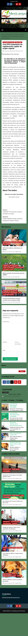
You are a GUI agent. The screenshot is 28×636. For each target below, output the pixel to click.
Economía (19, 425)
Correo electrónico (18, 343)
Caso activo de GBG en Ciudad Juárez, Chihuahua (16, 438)
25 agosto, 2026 (17, 504)
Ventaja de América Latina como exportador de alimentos (17, 429)
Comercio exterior (14, 423)
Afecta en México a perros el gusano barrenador (15, 449)
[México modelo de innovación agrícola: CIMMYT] (14, 263)
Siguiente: (13, 218)
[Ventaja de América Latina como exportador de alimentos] (5, 426)
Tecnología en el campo (8, 42)
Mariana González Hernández (10, 51)
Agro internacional (14, 265)
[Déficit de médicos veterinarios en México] (14, 237)
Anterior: (12, 211)
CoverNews (14, 611)
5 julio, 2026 (16, 276)
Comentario (6, 321)
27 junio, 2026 (17, 302)
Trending (12, 445)
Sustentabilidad (13, 407)
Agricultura (5, 265)
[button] (2, 30)
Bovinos (11, 433)
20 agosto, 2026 (17, 556)
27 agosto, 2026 (17, 478)
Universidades (18, 42)
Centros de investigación (8, 267)
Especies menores (14, 444)
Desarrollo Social (7, 242)
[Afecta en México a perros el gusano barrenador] (5, 446)
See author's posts (14, 197)
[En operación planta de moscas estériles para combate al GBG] (14, 288)
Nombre (5, 342)
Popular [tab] (12, 400)
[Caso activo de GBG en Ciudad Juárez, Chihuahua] (5, 436)
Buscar (3, 365)
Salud (22, 242)
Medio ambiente (15, 242)
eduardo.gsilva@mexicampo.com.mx (11, 597)
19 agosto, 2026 (17, 583)
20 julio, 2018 (20, 51)
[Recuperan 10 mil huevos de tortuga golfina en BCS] (5, 407)
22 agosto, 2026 (17, 530)
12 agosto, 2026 (17, 251)
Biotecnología (14, 292)
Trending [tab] (20, 400)
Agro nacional (6, 292)
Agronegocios (13, 422)
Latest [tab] (5, 400)
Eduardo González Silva (8, 251)
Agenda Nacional (6, 290)
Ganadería (12, 434)
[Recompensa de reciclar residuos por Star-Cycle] (5, 416)
